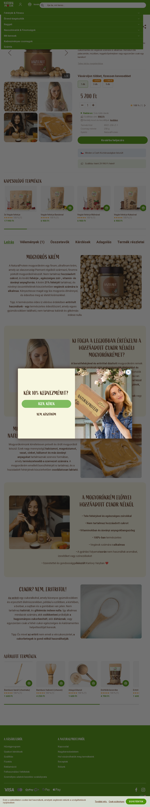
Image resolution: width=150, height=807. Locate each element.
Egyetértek (136, 801)
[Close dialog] (128, 372)
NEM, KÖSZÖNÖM (46, 414)
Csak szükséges (116, 801)
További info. (101, 801)
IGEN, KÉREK (46, 403)
